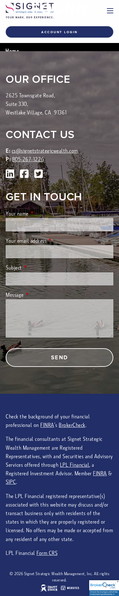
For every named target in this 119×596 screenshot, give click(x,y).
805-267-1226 (28, 159)
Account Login (59, 32)
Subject (37, 268)
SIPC (11, 482)
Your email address (50, 241)
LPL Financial (74, 465)
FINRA (47, 425)
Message (38, 295)
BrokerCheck (72, 425)
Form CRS (46, 553)
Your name (41, 213)
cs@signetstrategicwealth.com (45, 151)
